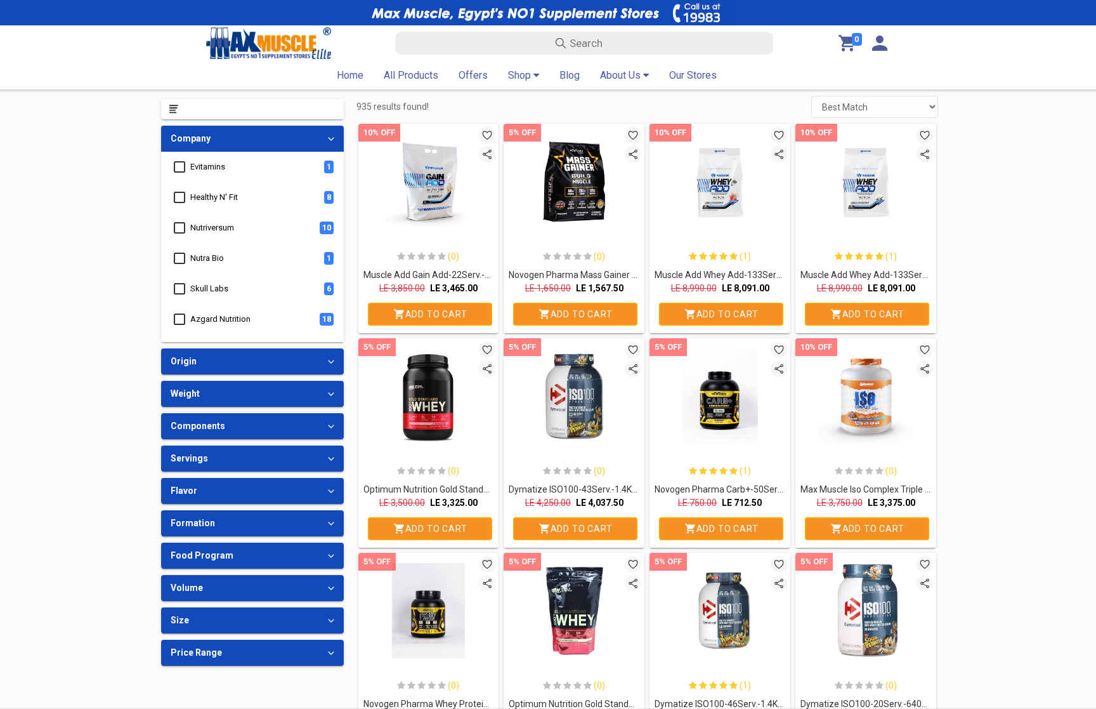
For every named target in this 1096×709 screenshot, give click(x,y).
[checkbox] (179, 167)
